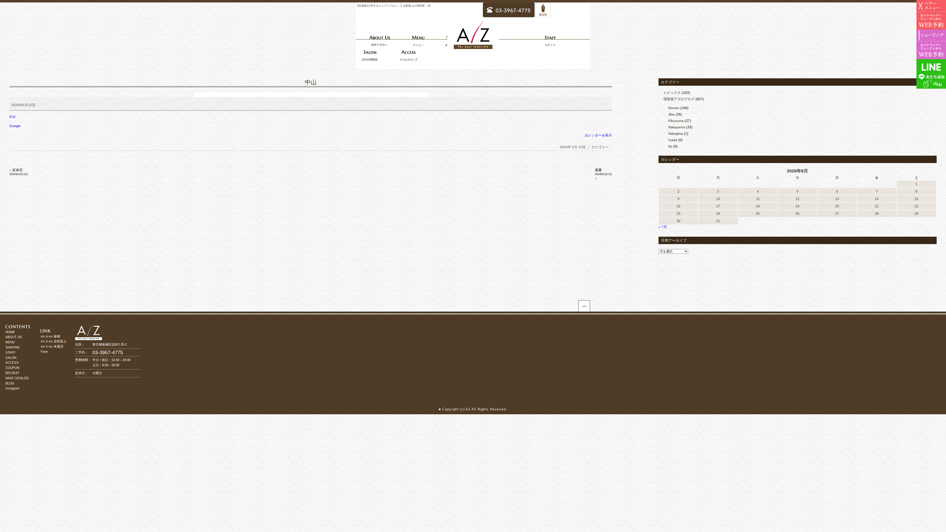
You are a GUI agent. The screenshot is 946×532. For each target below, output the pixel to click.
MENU (10, 342)
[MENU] (418, 40)
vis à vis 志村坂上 (54, 341)
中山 (311, 82)
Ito (670, 146)
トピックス (672, 93)
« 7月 (663, 227)
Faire (44, 351)
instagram (12, 388)
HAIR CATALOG (17, 378)
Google (15, 126)
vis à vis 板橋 (50, 336)
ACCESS (12, 363)
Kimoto (673, 108)
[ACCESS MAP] (408, 55)
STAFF (10, 352)
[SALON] (370, 55)
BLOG (9, 383)
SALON (10, 358)
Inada (672, 140)
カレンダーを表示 (598, 135)
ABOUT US (13, 337)
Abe (671, 114)
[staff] (550, 40)
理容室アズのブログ (678, 99)
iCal (12, 116)
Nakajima (675, 133)
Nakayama (676, 127)
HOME (10, 332)
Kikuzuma (676, 121)
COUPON (12, 368)
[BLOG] (543, 15)
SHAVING (12, 347)
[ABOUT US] (379, 40)
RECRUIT (12, 373)
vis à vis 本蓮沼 (52, 346)
